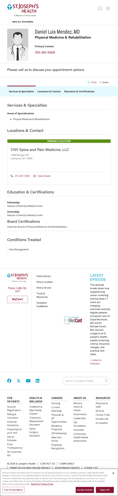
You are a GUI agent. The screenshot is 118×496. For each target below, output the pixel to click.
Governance (80, 414)
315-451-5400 (45, 52)
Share (105, 82)
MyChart (17, 299)
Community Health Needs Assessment (81, 437)
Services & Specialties (21, 91)
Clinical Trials (103, 414)
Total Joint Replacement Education (36, 421)
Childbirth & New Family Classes (35, 410)
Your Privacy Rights (67, 467)
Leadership (80, 418)
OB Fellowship (59, 433)
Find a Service (44, 287)
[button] (108, 7)
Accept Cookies (84, 489)
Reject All (104, 489)
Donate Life (102, 418)
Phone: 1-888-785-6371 (17, 289)
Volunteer (79, 429)
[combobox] (86, 381)
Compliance (66, 463)
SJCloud (100, 410)
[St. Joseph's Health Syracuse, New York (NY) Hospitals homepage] (23, 15)
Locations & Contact (49, 91)
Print (94, 82)
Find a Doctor (44, 276)
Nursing (55, 403)
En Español (102, 423)
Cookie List (91, 467)
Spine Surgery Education (34, 432)
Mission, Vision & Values (78, 407)
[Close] (113, 473)
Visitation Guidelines (42, 304)
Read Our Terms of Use (42, 484)
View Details (44, 176)
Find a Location (45, 282)
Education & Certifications (79, 91)
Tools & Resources (42, 295)
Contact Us (47, 463)
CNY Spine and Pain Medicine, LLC (40, 149)
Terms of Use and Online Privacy (29, 467)
